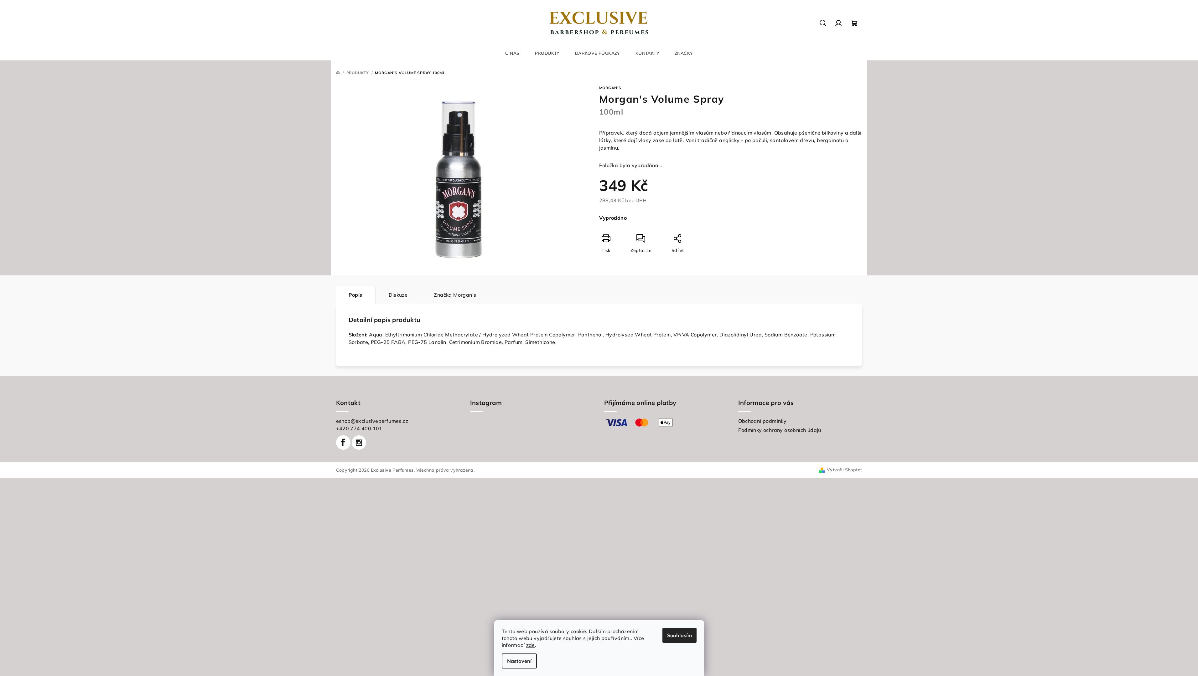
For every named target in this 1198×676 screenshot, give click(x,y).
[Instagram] (359, 442)
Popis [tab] (355, 295)
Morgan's (610, 87)
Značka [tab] (455, 295)
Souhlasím (679, 635)
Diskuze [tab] (398, 295)
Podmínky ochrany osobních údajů (779, 430)
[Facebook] (343, 442)
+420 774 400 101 (359, 428)
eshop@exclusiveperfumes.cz (372, 421)
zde (530, 645)
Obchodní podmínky (762, 421)
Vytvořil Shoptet (844, 470)
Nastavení (519, 661)
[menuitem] (512, 53)
